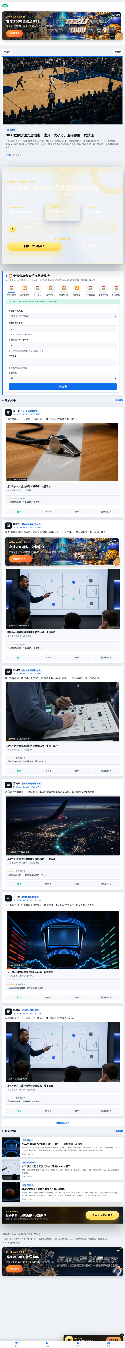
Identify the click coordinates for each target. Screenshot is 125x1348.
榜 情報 (118, 51)
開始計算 (63, 386)
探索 (47, 1344)
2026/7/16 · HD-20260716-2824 (27, 673)
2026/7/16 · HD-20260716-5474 (27, 527)
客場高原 (13, 372)
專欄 (30, 1234)
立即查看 (113, 1340)
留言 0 (48, 997)
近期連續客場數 (16, 323)
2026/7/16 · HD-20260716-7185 (27, 1013)
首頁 (16, 1344)
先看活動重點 (91, 246)
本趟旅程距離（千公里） (19, 339)
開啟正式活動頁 (34, 246)
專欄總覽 (119, 1131)
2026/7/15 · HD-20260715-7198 (27, 900)
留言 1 (48, 511)
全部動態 (119, 400)
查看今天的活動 (102, 1215)
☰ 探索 (7, 51)
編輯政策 (22, 1234)
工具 (77, 1344)
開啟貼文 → (106, 511)
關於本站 (6, 1234)
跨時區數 (13, 356)
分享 (77, 511)
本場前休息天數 (16, 310)
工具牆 (37, 1234)
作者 (14, 1234)
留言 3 (48, 884)
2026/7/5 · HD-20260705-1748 (26, 414)
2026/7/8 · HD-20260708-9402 (27, 787)
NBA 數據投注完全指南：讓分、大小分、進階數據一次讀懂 (49, 135)
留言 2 (48, 1111)
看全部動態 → (62, 1122)
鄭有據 (8, 155)
